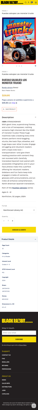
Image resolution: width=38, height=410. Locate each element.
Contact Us (6, 355)
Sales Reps (6, 383)
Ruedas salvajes (7, 87)
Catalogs (5, 394)
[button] (19, 239)
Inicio (4, 11)
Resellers (5, 362)
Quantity (5, 216)
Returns (5, 365)
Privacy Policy (22, 345)
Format (4, 205)
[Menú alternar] (35, 2)
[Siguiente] (35, 66)
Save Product (10, 109)
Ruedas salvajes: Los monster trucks (18, 13)
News (4, 380)
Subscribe (19, 339)
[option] (19, 40)
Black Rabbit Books (8, 90)
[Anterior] (2, 66)
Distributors (7, 387)
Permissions (6, 369)
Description (8, 117)
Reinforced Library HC (13, 210)
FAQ (3, 358)
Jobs (4, 390)
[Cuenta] (28, 2)
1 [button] (16, 66)
